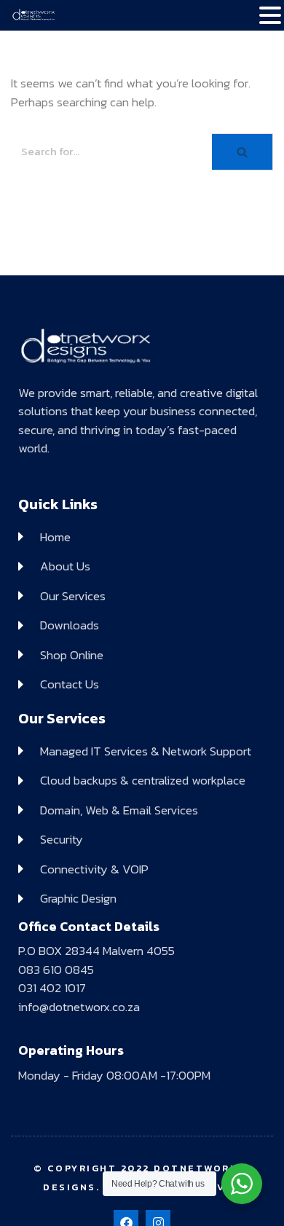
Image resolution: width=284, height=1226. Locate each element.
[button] (270, 16)
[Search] (242, 151)
